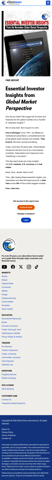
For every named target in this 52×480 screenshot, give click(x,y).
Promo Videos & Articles (12, 337)
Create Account (26, 207)
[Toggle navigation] (48, 3)
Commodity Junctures (11, 357)
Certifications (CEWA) (11, 333)
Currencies (6, 287)
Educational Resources (11, 318)
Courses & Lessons (10, 326)
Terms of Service (8, 435)
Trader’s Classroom (10, 350)
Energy (4, 294)
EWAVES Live (7, 365)
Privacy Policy (7, 432)
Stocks (4, 276)
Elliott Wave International (27, 420)
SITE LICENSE (8, 385)
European (6, 305)
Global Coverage (9, 378)
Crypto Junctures (9, 354)
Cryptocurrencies (9, 298)
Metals (4, 291)
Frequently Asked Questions (13, 403)
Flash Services (8, 361)
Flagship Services (9, 374)
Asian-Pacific (7, 309)
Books (4, 322)
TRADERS (6, 343)
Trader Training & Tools (11, 329)
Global (4, 280)
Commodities (7, 301)
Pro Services (7, 346)
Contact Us (6, 399)
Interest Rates (7, 283)
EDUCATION (7, 315)
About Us (6, 429)
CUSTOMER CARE (9, 396)
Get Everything (8, 389)
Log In (26, 220)
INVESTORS (7, 371)
